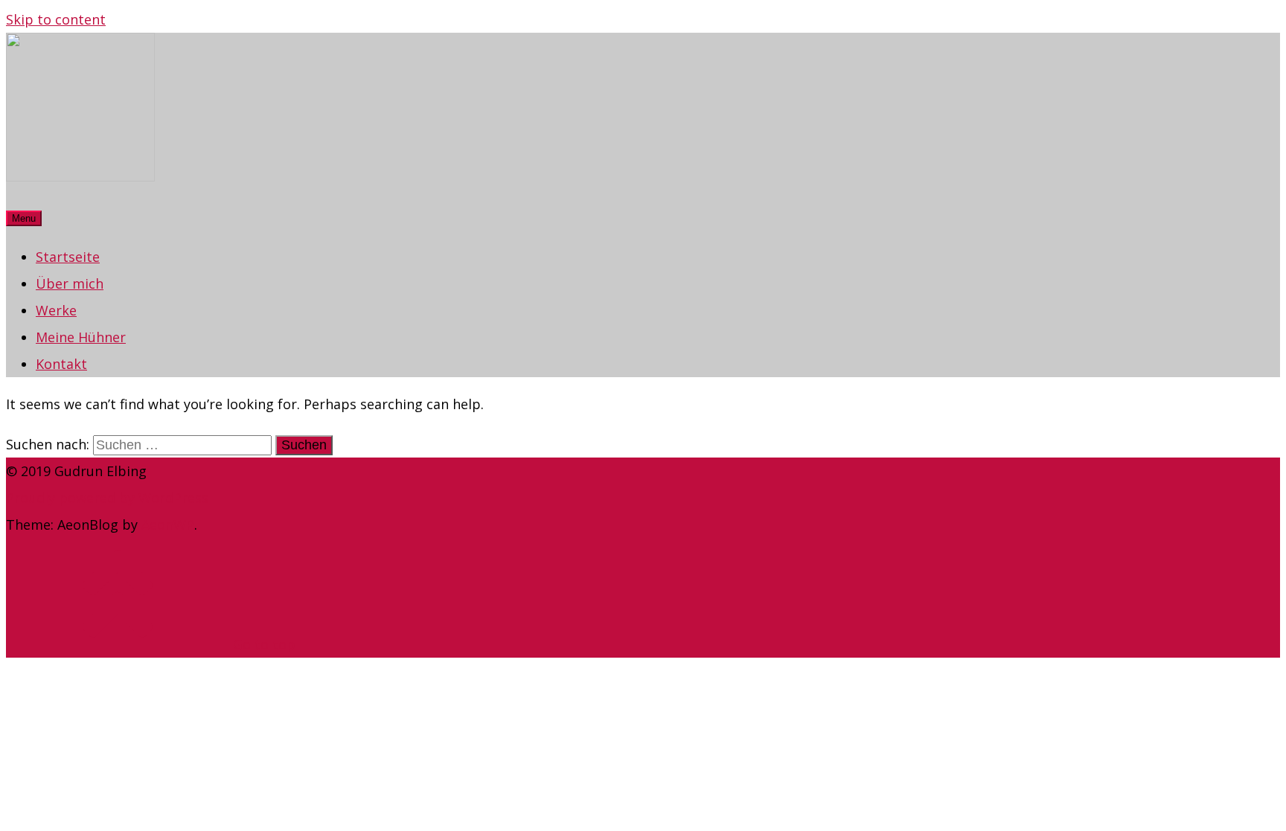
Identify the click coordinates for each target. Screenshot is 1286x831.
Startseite (68, 257)
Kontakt (61, 364)
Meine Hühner (81, 337)
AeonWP (167, 524)
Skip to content (56, 19)
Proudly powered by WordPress (107, 498)
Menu (24, 218)
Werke (56, 310)
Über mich (69, 283)
